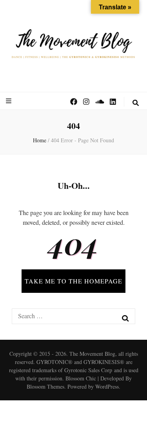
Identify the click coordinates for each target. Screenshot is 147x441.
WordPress (107, 386)
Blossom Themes (45, 386)
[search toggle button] (135, 103)
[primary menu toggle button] (9, 101)
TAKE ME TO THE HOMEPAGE (73, 281)
